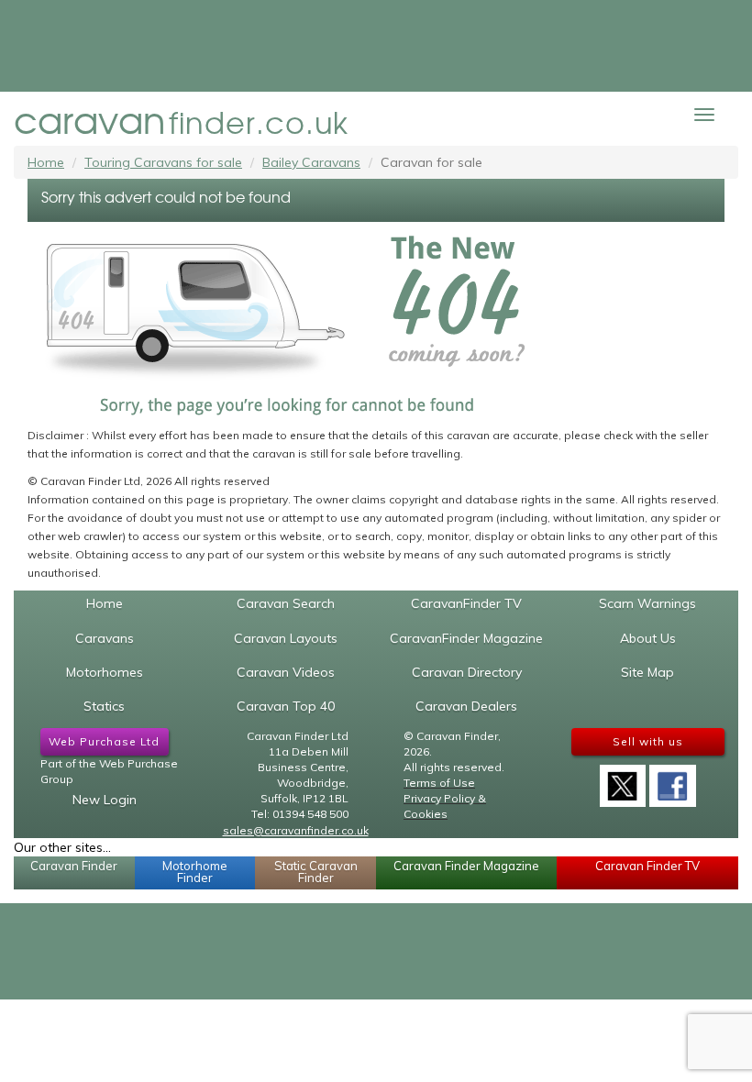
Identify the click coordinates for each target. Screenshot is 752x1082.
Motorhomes (104, 672)
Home (46, 162)
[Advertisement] (376, 46)
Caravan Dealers (466, 706)
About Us (648, 638)
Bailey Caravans (311, 162)
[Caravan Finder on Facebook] (672, 779)
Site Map (647, 672)
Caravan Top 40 (286, 706)
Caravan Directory (467, 672)
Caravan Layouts (285, 638)
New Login (104, 799)
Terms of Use (439, 782)
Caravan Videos (286, 672)
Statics (104, 706)
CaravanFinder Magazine (466, 638)
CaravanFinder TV (466, 603)
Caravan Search (286, 603)
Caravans (104, 638)
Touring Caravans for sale (163, 162)
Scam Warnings (647, 603)
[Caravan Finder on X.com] (623, 779)
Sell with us (648, 741)
